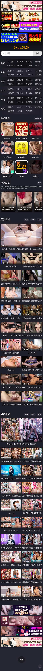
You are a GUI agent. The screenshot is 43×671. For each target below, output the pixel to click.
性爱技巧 (38, 102)
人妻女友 (29, 98)
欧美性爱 (38, 80)
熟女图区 (29, 93)
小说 (3, 99)
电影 (3, 81)
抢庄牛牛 (38, 65)
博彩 (3, 63)
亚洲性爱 (10, 80)
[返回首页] (40, 666)
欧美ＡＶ (29, 71)
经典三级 (20, 84)
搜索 (37, 53)
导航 (3, 109)
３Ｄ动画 (38, 71)
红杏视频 (10, 111)
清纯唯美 (20, 93)
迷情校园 (10, 102)
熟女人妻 (10, 75)
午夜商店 (20, 107)
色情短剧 (29, 111)
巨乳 (33, 220)
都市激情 (10, 98)
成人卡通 (29, 80)
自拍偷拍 (20, 71)
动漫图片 (38, 89)
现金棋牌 (29, 65)
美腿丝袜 (10, 93)
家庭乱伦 (20, 98)
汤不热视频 (38, 107)
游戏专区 (38, 62)
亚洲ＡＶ (10, 71)
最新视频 (5, 219)
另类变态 (38, 84)
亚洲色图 (20, 89)
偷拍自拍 (20, 80)
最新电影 (5, 414)
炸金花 (19, 65)
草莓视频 (29, 107)
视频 (3, 72)
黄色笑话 (29, 102)
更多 (39, 220)
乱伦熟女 (29, 84)
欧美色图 (29, 89)
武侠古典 (38, 98)
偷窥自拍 (10, 89)
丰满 (26, 414)
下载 (39, 183)
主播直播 (29, 75)
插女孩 (10, 107)
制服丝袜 (10, 84)
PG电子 (10, 62)
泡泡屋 (19, 111)
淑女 (33, 414)
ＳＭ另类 (38, 75)
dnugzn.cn (21, 47)
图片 (3, 90)
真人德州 (20, 62)
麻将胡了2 (10, 65)
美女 (26, 220)
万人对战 (29, 62)
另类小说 (20, 102)
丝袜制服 (20, 75)
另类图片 (38, 93)
